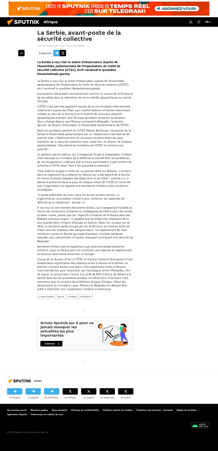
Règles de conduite (186, 410)
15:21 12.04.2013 (45, 45)
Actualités (72, 296)
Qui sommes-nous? (17, 410)
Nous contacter (59, 410)
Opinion (60, 296)
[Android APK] (200, 425)
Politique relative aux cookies (118, 410)
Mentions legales (39, 410)
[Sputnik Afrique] (24, 26)
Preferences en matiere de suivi (47, 414)
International (85, 296)
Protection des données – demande (155, 410)
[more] (21, 53)
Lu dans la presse (46, 296)
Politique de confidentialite (85, 410)
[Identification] (191, 22)
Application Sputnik (17, 414)
